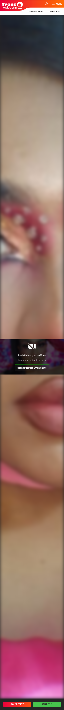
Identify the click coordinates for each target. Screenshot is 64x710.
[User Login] (46, 3)
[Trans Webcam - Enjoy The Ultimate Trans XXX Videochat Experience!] (12, 5)
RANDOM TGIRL (37, 11)
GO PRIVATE (17, 704)
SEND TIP (47, 704)
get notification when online (32, 367)
